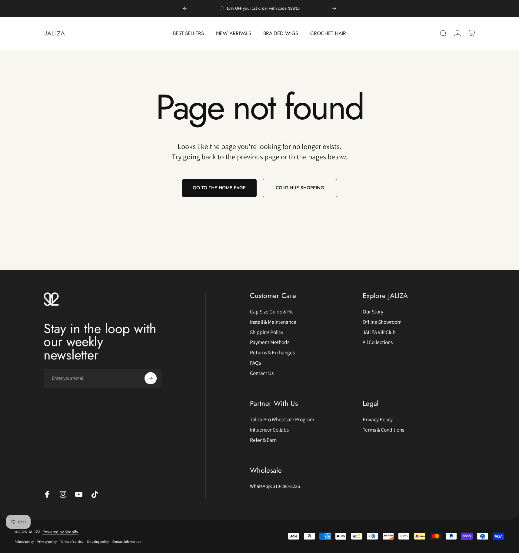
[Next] (334, 8)
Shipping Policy (266, 332)
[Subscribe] (151, 378)
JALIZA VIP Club (379, 332)
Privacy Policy (378, 419)
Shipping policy (98, 541)
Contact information (126, 541)
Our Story (373, 311)
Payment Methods (269, 342)
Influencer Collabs (269, 429)
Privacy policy (47, 541)
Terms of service (71, 541)
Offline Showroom (382, 322)
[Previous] (185, 8)
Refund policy (24, 541)
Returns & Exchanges (272, 352)
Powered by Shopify (60, 532)
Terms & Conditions (383, 429)
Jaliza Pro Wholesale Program (282, 419)
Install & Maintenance (273, 322)
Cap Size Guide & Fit (271, 311)
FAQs (255, 362)
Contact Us (262, 373)
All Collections (378, 342)
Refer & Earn (263, 440)
